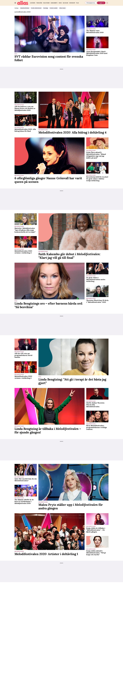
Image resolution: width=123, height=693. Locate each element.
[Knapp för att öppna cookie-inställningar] (107, 3)
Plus (77, 3)
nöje (16, 54)
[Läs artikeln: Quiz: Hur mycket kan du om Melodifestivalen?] (26, 470)
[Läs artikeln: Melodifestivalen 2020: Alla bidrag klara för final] (26, 120)
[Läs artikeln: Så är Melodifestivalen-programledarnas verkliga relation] (97, 416)
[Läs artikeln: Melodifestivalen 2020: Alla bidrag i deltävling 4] (73, 110)
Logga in (101, 3)
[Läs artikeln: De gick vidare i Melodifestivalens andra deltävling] (97, 268)
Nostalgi (45, 8)
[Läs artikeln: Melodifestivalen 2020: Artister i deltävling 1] (50, 531)
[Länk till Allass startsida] (22, 3)
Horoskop (72, 3)
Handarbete (54, 3)
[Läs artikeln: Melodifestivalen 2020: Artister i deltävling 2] (26, 367)
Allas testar (62, 8)
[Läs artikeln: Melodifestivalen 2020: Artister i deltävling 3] (26, 242)
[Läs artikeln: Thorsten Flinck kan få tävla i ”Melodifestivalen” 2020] (97, 291)
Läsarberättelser (24, 8)
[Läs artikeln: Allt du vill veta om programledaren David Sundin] (26, 344)
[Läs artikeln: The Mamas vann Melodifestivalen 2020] (97, 21)
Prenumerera (91, 3)
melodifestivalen (90, 29)
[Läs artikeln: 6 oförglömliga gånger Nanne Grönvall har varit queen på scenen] (50, 155)
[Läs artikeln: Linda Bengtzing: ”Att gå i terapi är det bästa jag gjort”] (73, 357)
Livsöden (32, 3)
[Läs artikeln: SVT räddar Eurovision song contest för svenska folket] (50, 34)
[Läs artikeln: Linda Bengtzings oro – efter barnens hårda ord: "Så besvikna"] (50, 281)
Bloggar (65, 3)
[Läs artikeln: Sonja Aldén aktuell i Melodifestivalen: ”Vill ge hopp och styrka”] (97, 542)
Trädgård (39, 3)
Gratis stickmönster (36, 8)
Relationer (46, 3)
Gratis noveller (53, 8)
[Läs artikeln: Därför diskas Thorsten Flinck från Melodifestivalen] (97, 394)
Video (60, 3)
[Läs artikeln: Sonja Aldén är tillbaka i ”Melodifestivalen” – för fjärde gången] (97, 519)
